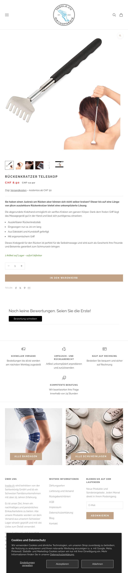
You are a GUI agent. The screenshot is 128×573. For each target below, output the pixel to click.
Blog (51, 518)
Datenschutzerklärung (61, 512)
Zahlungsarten (57, 485)
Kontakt (53, 523)
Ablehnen (97, 564)
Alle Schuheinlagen (91, 456)
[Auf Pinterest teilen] (24, 288)
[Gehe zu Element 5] (49, 165)
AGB (51, 502)
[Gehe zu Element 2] (19, 165)
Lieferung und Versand (61, 491)
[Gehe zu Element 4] (39, 165)
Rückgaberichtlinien (60, 496)
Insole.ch (10, 485)
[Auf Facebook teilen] (16, 288)
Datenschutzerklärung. (62, 554)
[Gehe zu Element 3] (29, 165)
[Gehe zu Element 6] (59, 164)
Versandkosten (18, 190)
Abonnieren (100, 515)
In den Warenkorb (64, 278)
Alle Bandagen (26, 456)
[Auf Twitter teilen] (20, 288)
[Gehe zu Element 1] (9, 165)
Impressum (55, 507)
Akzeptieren (62, 564)
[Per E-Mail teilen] (29, 288)
